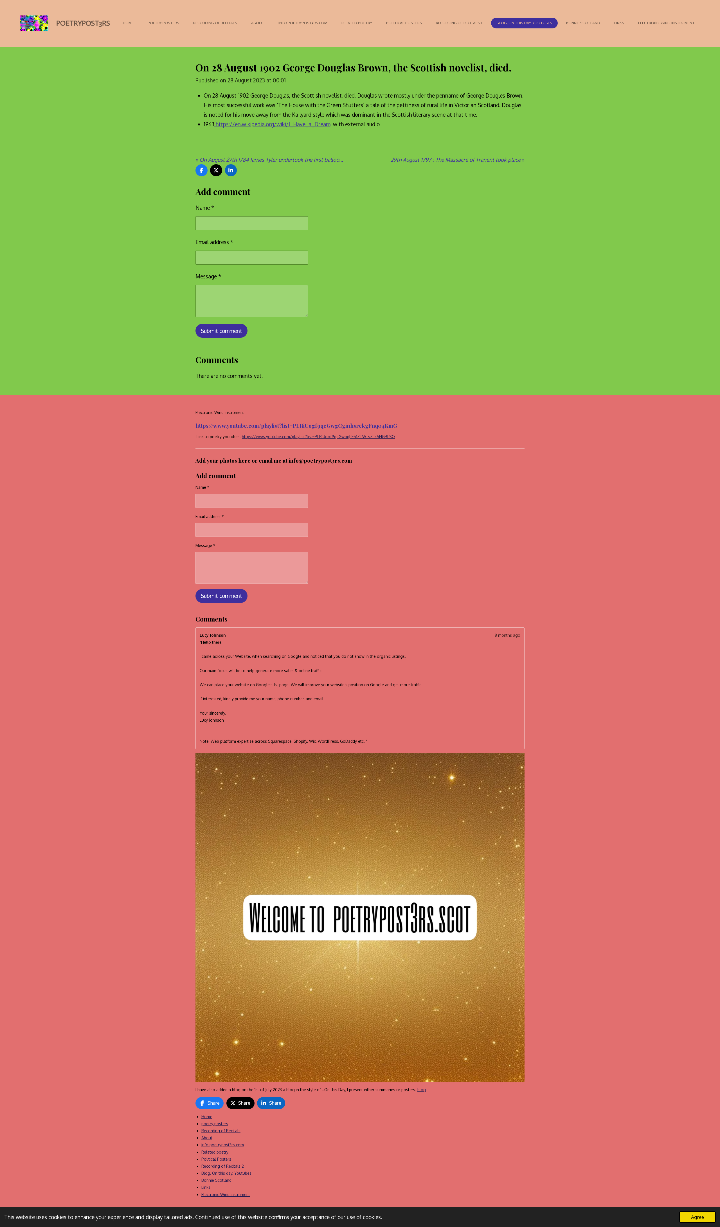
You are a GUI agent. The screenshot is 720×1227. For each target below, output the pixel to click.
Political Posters (216, 1159)
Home (206, 1116)
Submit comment (221, 330)
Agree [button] (697, 1217)
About (206, 1137)
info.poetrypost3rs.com (222, 1144)
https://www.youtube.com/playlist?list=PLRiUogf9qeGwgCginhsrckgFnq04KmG (296, 425)
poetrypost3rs (83, 23)
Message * (208, 276)
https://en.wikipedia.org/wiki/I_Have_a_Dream (272, 124)
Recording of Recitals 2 (222, 1166)
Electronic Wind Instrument (225, 1194)
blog (421, 1089)
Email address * (214, 241)
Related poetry (214, 1152)
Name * (204, 207)
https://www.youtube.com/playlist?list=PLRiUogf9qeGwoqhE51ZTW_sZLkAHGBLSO (318, 436)
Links (205, 1187)
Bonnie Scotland (216, 1180)
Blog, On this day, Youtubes (226, 1173)
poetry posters (214, 1123)
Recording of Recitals (220, 1130)
